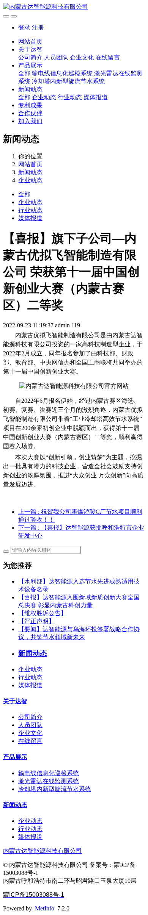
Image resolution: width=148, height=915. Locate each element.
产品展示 (30, 65)
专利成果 (30, 105)
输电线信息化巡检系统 (62, 73)
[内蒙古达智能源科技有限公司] (74, 7)
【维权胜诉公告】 (42, 613)
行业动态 (70, 97)
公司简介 (30, 57)
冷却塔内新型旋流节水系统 (68, 81)
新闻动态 (30, 89)
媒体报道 (95, 97)
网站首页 (30, 41)
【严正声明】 (36, 621)
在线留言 (108, 57)
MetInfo (44, 908)
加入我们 (30, 121)
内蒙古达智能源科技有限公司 (42, 851)
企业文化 (82, 57)
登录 (24, 27)
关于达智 (30, 49)
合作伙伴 (30, 113)
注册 (38, 27)
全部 (24, 73)
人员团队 (56, 57)
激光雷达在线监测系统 (48, 781)
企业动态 (44, 97)
